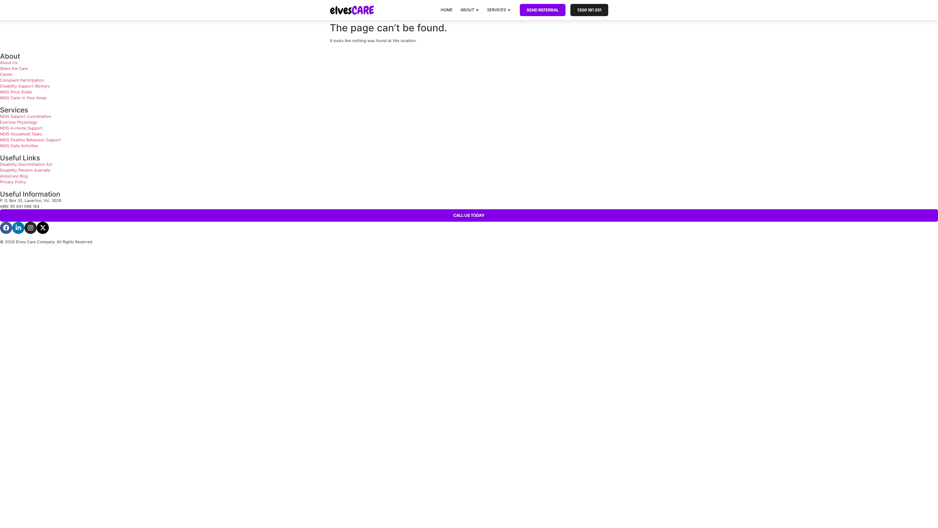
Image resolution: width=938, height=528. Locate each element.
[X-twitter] (43, 228)
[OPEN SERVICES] (509, 10)
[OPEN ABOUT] (477, 10)
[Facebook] (6, 228)
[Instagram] (30, 228)
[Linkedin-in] (18, 228)
